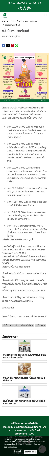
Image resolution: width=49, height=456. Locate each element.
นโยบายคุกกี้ (12, 447)
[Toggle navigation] (45, 15)
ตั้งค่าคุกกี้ (17, 452)
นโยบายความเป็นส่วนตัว (32, 444)
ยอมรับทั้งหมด (30, 452)
